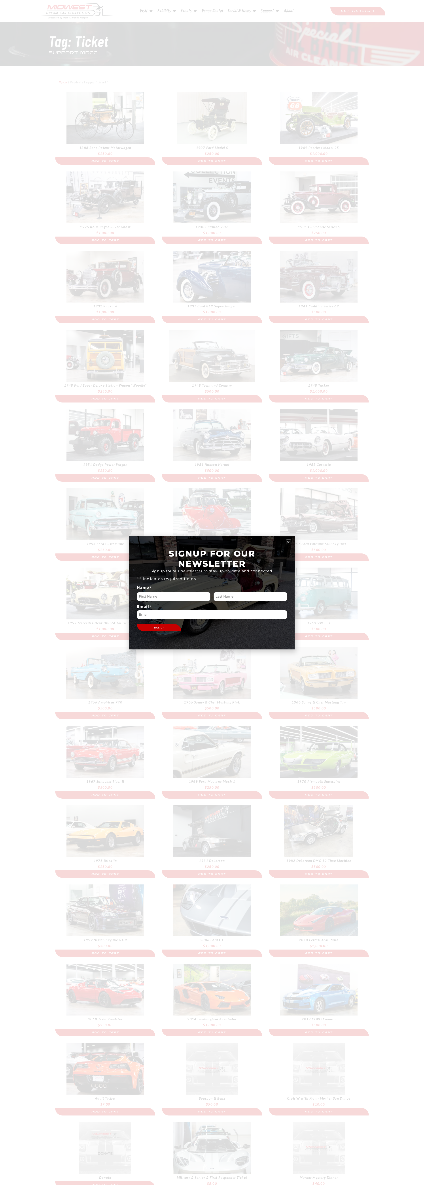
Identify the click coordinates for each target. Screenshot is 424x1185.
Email (144, 606)
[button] (288, 542)
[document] (212, 592)
